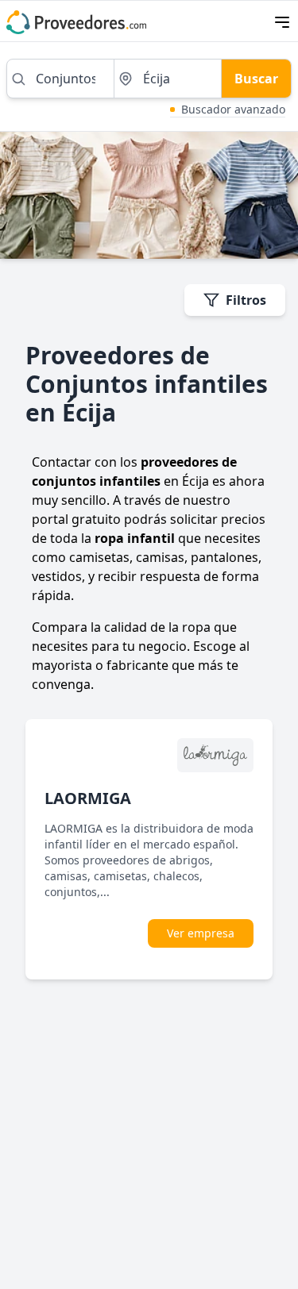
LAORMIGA (88, 798)
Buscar (256, 78)
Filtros (246, 300)
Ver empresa (200, 933)
